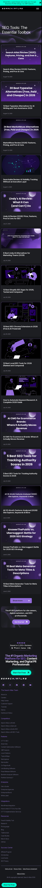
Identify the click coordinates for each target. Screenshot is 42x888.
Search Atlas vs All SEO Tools (10, 732)
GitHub (3, 842)
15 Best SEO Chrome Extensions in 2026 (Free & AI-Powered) (20, 327)
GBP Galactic (5, 750)
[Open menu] (37, 9)
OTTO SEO (4, 741)
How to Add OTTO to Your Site (11, 809)
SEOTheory (4, 861)
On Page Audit (5, 765)
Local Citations (5, 753)
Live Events (4, 858)
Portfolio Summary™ (7, 777)
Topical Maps (5, 756)
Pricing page (5, 826)
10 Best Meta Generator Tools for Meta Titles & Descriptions (20, 585)
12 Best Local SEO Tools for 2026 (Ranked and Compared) (17, 364)
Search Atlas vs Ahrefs (8, 723)
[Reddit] (23, 685)
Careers (3, 697)
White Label (4, 795)
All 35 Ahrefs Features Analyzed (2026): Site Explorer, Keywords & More (20, 511)
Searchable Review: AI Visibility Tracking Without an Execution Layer (20, 180)
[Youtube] (30, 685)
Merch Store (5, 839)
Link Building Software (8, 768)
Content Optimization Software (10, 747)
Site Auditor (4, 762)
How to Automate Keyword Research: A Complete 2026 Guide (20, 401)
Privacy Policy (18, 869)
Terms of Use (8, 869)
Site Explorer (5, 759)
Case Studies (5, 836)
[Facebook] (17, 685)
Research (4, 823)
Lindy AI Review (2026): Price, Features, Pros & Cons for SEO (20, 217)
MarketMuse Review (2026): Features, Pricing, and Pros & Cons (19, 144)
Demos (3, 710)
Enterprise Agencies (7, 789)
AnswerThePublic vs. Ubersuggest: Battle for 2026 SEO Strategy (21, 548)
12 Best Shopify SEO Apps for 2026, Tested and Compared (18, 291)
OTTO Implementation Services (11, 812)
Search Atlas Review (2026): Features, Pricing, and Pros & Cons (19, 70)
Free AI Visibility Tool (7, 820)
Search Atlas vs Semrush (8, 726)
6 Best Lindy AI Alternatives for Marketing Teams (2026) (16, 254)
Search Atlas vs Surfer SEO (9, 729)
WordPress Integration (8, 805)
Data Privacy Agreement (30, 869)
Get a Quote (5, 786)
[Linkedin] (3, 685)
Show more (18, 601)
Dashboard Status (6, 713)
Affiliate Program (6, 852)
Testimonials (5, 833)
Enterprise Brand (6, 792)
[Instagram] (10, 685)
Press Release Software (8, 771)
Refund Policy (21, 873)
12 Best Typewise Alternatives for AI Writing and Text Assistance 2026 (18, 107)
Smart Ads (4, 744)
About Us (4, 694)
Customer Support (6, 704)
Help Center (5, 700)
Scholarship (4, 855)
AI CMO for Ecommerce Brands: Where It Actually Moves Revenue (20, 438)
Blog (2, 830)
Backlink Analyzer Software (9, 774)
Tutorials (4, 707)
